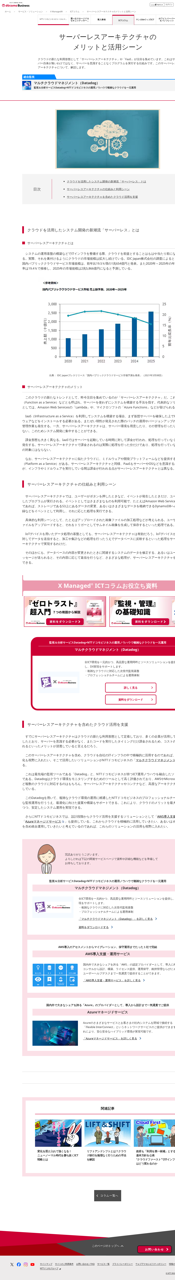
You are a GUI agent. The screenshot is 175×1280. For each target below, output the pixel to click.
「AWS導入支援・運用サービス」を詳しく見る (112, 980)
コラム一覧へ (109, 1195)
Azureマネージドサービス (43, 821)
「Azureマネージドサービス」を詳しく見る (110, 1038)
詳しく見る (131, 687)
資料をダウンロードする (94, 927)
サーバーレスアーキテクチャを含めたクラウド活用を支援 (102, 197)
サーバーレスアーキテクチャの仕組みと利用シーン (98, 189)
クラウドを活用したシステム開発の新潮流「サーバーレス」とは (106, 181)
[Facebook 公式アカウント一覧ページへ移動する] (19, 1264)
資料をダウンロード (130, 699)
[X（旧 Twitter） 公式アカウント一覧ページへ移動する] (12, 1264)
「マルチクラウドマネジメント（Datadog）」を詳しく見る (116, 919)
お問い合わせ (154, 1249)
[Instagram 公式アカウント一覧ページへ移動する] (26, 1264)
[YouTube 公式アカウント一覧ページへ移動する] (32, 1264)
